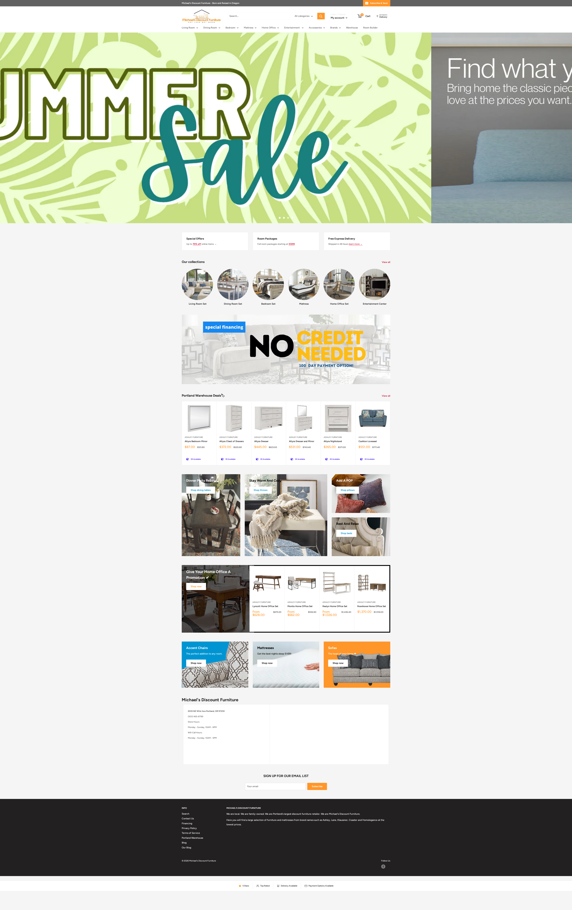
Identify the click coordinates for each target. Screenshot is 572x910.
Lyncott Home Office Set (265, 606)
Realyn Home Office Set (334, 606)
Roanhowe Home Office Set (371, 606)
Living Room (188, 27)
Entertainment (292, 27)
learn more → (355, 244)
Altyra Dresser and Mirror (301, 441)
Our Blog (186, 847)
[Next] (390, 284)
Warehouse (352, 27)
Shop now (196, 586)
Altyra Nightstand (333, 441)
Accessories (315, 27)
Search (185, 813)
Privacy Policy (189, 828)
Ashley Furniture (194, 437)
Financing (187, 823)
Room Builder (370, 27)
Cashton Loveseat (368, 441)
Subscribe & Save (379, 3)
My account (338, 17)
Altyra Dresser (261, 441)
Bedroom (230, 27)
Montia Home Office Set (300, 606)
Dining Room (210, 27)
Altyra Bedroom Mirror (196, 441)
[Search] (321, 16)
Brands (334, 27)
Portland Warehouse (192, 837)
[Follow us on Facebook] (383, 866)
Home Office (269, 27)
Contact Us (188, 818)
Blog (184, 842)
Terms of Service (191, 833)
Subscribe (317, 786)
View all (386, 262)
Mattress (248, 27)
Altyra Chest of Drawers (231, 441)
